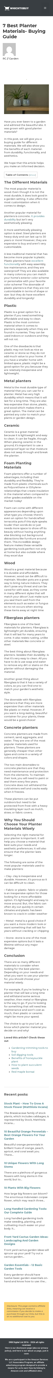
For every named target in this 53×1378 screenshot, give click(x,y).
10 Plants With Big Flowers (22, 1187)
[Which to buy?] (17, 7)
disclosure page (24, 1348)
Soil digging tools (22, 1054)
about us (32, 1351)
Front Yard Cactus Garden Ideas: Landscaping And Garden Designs (26, 1240)
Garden (14, 58)
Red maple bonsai (22, 1071)
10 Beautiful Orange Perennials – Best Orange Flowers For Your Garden (26, 1135)
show (32, 175)
